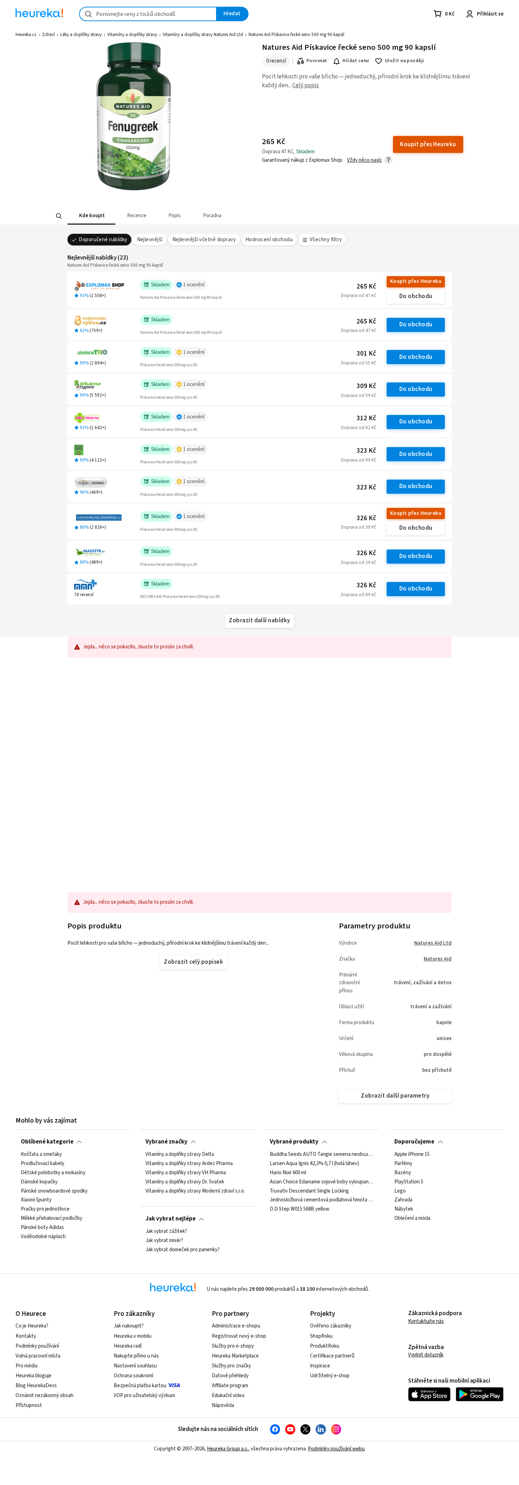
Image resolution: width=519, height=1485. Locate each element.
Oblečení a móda (412, 1218)
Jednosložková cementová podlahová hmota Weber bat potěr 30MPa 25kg (322, 1200)
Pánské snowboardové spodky (54, 1190)
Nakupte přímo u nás (136, 1356)
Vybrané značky (166, 1141)
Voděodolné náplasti (43, 1236)
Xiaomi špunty (36, 1200)
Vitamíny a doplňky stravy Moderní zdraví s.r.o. (195, 1190)
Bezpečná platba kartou (140, 1385)
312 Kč (366, 418)
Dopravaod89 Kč (358, 595)
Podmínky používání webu (336, 1449)
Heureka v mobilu (132, 1336)
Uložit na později (404, 61)
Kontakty (26, 1336)
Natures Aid (438, 959)
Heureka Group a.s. (227, 1449)
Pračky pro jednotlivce (45, 1209)
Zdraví (48, 34)
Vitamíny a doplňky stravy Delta (179, 1154)
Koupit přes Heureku (415, 281)
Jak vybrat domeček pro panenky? (182, 1249)
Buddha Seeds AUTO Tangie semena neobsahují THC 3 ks (322, 1154)
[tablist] (207, 216)
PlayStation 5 (408, 1181)
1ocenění (193, 285)
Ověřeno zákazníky (330, 1326)
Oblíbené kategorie (47, 1141)
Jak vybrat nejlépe (170, 1218)
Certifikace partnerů (332, 1356)
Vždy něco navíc (364, 160)
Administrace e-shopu (236, 1326)
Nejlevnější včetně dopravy (204, 239)
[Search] (59, 216)
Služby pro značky (231, 1366)
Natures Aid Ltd (433, 943)
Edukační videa (228, 1395)
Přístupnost (29, 1405)
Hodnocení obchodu (269, 239)
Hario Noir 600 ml (288, 1172)
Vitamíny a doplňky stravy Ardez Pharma (189, 1163)
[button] (91, 216)
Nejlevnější (150, 239)
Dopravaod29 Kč (358, 562)
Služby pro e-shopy (233, 1346)
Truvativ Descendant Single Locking (309, 1190)
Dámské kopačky (39, 1181)
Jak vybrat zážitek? (166, 1231)
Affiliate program (230, 1385)
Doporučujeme (414, 1141)
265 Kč (366, 286)
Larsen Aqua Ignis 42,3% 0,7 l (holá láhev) (314, 1163)
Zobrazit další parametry (395, 1096)
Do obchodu (415, 296)
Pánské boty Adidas (42, 1227)
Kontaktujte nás (426, 1321)
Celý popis (305, 85)
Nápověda (223, 1405)
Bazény (402, 1172)
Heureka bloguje (34, 1375)
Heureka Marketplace (235, 1356)
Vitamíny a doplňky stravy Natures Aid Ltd (203, 34)
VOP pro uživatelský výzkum (144, 1395)
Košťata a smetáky (41, 1154)
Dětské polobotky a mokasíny (53, 1172)
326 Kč (366, 518)
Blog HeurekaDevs (36, 1385)
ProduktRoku (324, 1346)
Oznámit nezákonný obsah (44, 1395)
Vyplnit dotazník (425, 1355)
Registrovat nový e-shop (239, 1336)
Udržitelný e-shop (330, 1375)
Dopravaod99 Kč (358, 460)
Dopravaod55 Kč (358, 363)
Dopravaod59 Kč (358, 395)
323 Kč (366, 451)
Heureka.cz (26, 34)
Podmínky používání (37, 1346)
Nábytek (403, 1209)
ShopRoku (321, 1336)
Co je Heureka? (32, 1326)
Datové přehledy (230, 1375)
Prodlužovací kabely (42, 1163)
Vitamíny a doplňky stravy (132, 34)
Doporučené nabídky (103, 239)
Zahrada (403, 1200)
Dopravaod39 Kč (358, 527)
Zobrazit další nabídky (259, 620)
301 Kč (366, 353)
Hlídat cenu (355, 61)
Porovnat (316, 61)
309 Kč (366, 386)
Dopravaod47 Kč (358, 295)
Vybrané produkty (294, 1141)
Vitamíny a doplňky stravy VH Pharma (185, 1172)
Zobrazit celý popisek (193, 962)
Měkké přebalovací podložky (51, 1218)
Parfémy (403, 1163)
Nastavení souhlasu (135, 1366)
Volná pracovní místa (38, 1356)
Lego (400, 1190)
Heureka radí (128, 1346)
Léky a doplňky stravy (81, 34)
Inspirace (320, 1366)
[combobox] (148, 14)
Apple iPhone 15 (412, 1154)
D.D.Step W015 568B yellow (299, 1209)
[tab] (91, 216)
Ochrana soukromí (133, 1375)
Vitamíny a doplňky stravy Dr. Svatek (184, 1181)
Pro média (26, 1366)
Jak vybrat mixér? (164, 1240)
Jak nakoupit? (129, 1326)
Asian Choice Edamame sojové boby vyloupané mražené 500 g (322, 1181)
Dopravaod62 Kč (358, 427)
